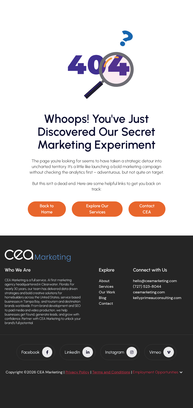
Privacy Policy (77, 372)
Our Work (107, 292)
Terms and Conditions (111, 372)
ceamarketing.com (149, 292)
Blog (102, 297)
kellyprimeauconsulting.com (157, 297)
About (104, 280)
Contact (106, 303)
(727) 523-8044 (147, 286)
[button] (160, 372)
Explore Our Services (97, 208)
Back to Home (47, 208)
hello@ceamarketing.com (155, 280)
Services (106, 286)
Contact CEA (146, 208)
